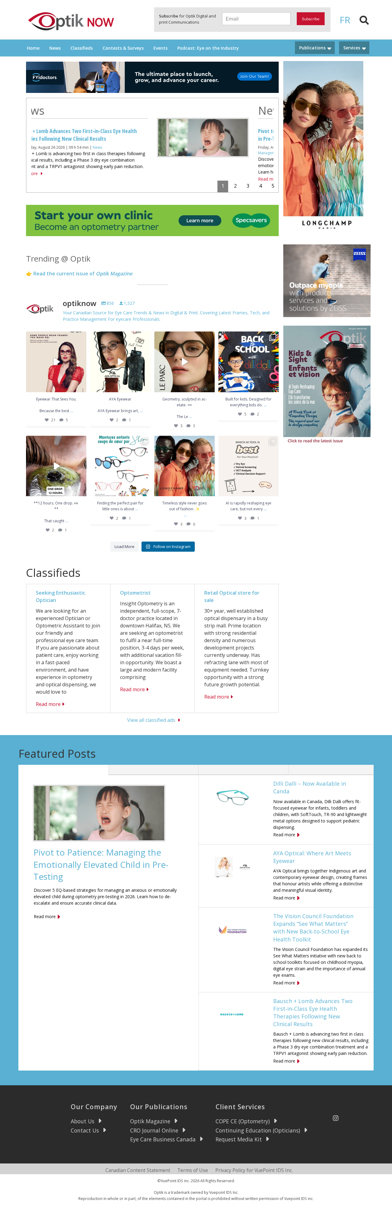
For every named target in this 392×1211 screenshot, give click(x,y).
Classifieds (81, 48)
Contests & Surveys (123, 48)
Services (351, 48)
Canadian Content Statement (137, 1170)
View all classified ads (151, 720)
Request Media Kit (239, 1139)
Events (160, 48)
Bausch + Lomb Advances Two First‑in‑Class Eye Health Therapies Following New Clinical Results (312, 1012)
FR (345, 19)
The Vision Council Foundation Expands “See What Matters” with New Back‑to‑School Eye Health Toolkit (313, 927)
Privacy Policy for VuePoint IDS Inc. (254, 1170)
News (55, 48)
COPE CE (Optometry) (243, 1121)
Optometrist (135, 592)
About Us (82, 1121)
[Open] (56, 361)
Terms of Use (192, 1170)
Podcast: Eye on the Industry (208, 48)
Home (33, 48)
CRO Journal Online (154, 1130)
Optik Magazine (217, 147)
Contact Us (85, 1130)
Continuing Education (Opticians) (258, 1130)
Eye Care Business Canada (163, 1139)
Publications (312, 48)
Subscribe (310, 19)
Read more (148, 179)
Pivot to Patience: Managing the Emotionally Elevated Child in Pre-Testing (100, 864)
